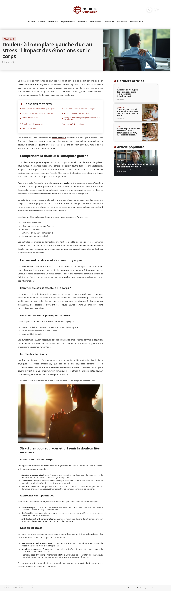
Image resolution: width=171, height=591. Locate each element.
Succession (121, 107)
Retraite (120, 161)
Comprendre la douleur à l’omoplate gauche (39, 109)
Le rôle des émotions (30, 118)
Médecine (9, 39)
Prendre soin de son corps (32, 124)
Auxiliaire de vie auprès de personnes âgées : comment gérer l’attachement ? (127, 92)
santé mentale (59, 137)
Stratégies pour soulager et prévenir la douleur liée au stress (82, 119)
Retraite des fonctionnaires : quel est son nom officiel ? (136, 165)
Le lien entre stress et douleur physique (79, 109)
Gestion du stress (29, 128)
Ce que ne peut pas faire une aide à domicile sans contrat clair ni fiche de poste (128, 112)
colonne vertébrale (92, 165)
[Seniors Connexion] (85, 10)
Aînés (119, 87)
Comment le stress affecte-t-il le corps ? (37, 113)
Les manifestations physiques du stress (79, 113)
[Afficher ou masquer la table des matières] (76, 104)
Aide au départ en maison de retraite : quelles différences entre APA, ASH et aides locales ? (128, 131)
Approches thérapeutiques (74, 124)
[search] (149, 9)
